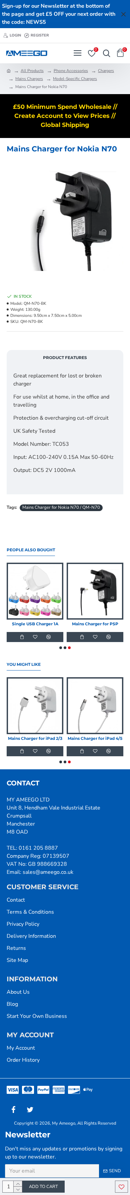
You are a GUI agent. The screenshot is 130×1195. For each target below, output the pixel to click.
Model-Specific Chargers (75, 78)
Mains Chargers (29, 78)
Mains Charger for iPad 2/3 (35, 738)
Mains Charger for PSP (95, 623)
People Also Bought (31, 549)
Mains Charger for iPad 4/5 (95, 738)
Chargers (106, 70)
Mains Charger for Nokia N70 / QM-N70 (61, 507)
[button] (60, 647)
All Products (32, 70)
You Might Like (24, 664)
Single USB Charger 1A (35, 623)
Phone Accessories (71, 70)
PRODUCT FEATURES (65, 357)
